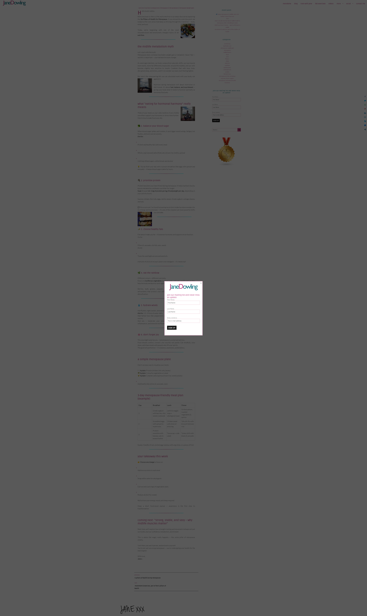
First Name (171, 300)
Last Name (170, 309)
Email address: (172, 318)
